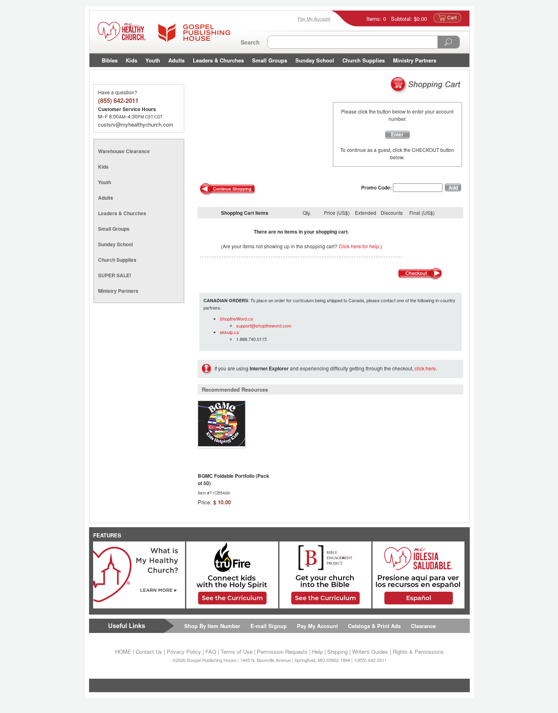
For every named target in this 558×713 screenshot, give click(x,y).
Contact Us (149, 651)
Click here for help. (359, 246)
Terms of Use (236, 651)
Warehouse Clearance (124, 151)
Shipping (337, 651)
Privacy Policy (184, 651)
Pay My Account (317, 626)
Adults (176, 60)
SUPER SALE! (114, 275)
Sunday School (314, 60)
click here (425, 368)
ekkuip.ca (229, 332)
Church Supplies (363, 60)
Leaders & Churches (218, 60)
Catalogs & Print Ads (374, 626)
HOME (123, 651)
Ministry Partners (414, 60)
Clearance (423, 626)
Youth (152, 60)
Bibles (110, 60)
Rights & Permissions (418, 651)
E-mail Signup (268, 626)
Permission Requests (282, 651)
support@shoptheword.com (263, 325)
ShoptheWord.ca (236, 318)
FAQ (210, 651)
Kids (131, 60)
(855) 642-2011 (118, 100)
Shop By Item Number (212, 626)
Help (317, 651)
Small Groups (269, 60)
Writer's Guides (370, 651)
